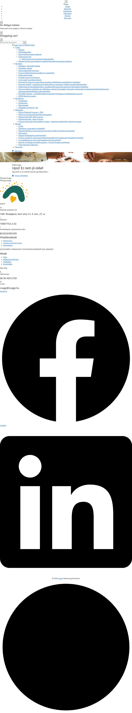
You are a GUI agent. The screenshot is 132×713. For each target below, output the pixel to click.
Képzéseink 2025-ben (11, 259)
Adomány (18, 151)
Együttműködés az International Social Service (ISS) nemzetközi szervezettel (47, 131)
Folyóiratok (23, 103)
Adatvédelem (8, 245)
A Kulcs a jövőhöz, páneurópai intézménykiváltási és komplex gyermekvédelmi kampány (51, 138)
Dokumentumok (25, 57)
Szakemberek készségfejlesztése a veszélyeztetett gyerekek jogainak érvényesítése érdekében (53, 87)
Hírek (21, 126)
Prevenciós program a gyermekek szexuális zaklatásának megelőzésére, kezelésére (49, 82)
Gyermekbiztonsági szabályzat (30, 54)
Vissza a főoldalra (21, 176)
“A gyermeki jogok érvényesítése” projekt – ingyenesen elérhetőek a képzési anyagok (50, 122)
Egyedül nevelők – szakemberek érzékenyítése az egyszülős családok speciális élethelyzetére (53, 84)
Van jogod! (23, 133)
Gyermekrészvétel (25, 75)
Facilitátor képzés (25, 68)
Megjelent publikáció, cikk (28, 108)
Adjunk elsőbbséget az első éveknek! (32, 135)
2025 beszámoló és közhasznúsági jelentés (38, 59)
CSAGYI (17, 159)
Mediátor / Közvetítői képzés (29, 66)
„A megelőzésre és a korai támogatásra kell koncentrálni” (40, 140)
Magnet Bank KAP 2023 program (31, 117)
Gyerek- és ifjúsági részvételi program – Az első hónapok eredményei (44, 142)
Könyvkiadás (23, 105)
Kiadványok (67, 11)
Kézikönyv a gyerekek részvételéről (32, 128)
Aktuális (67, 16)
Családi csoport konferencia (29, 78)
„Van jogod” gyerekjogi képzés (30, 80)
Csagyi (67, 7)
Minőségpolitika (25, 52)
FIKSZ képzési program (27, 96)
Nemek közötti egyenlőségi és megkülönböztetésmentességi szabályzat (45, 61)
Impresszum (7, 241)
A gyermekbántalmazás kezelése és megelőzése (36, 73)
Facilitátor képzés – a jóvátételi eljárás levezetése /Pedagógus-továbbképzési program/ (51, 94)
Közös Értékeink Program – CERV (31, 112)
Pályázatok (68, 13)
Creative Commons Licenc (12, 243)
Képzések (67, 9)
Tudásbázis (23, 101)
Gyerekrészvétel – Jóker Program (31, 119)
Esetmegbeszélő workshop (29, 71)
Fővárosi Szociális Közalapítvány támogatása (35, 115)
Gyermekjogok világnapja (28, 145)
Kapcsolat (67, 18)
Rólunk (21, 50)
